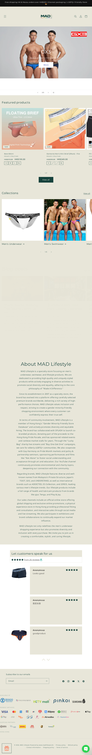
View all (46, 179)
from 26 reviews (32, 559)
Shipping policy (48, 747)
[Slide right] (51, 173)
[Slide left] (40, 173)
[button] (5, 16)
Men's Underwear (12, 244)
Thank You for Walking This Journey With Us (21, 307)
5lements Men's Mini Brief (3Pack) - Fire (63, 154)
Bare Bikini (9, 154)
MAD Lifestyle (25, 745)
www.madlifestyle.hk (46, 745)
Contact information (33, 747)
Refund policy (73, 745)
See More (46, 65)
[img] (17, 559)
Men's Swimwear (54, 244)
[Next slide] (48, 92)
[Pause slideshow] (54, 92)
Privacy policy (61, 745)
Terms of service (62, 747)
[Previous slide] (37, 92)
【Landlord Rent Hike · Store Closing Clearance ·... (64, 308)
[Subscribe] (46, 681)
